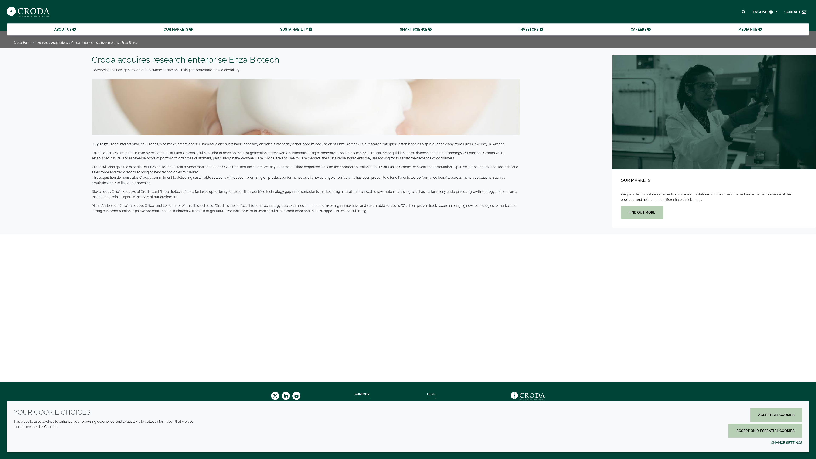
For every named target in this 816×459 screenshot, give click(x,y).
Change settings (786, 443)
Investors (529, 29)
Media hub (748, 29)
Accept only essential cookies (765, 431)
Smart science (414, 29)
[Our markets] (714, 112)
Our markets (176, 29)
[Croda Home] (28, 12)
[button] (795, 12)
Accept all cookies (776, 415)
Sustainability (294, 29)
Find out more (642, 212)
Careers (639, 29)
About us (63, 29)
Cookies (50, 427)
